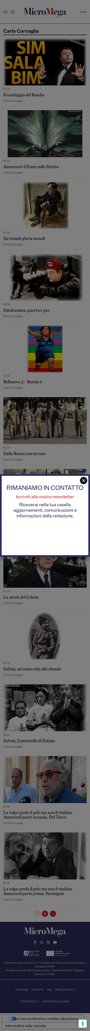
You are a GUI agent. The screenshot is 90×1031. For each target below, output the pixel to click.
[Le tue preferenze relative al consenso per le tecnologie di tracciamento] (83, 1024)
